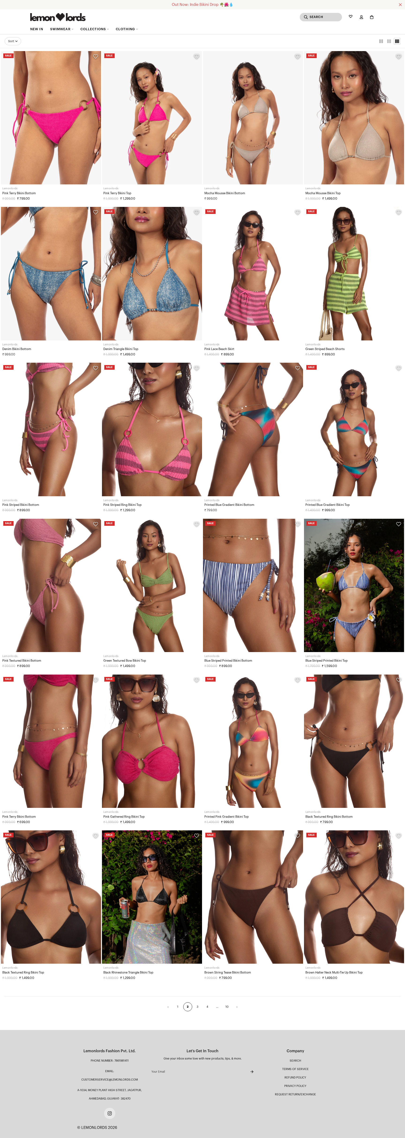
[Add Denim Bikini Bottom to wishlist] (95, 212)
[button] (371, 17)
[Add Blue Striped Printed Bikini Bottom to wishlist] (297, 524)
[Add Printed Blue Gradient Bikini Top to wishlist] (398, 368)
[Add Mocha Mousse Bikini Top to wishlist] (398, 56)
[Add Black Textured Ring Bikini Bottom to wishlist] (398, 679)
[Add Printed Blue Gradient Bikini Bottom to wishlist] (297, 368)
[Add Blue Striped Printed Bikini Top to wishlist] (398, 524)
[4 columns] (397, 41)
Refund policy (295, 1077)
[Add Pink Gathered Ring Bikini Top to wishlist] (196, 679)
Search (295, 1060)
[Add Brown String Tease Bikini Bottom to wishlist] (297, 835)
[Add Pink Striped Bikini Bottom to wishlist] (95, 368)
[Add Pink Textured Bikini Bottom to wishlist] (95, 524)
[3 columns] (389, 41)
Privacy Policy (295, 1086)
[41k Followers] (109, 1113)
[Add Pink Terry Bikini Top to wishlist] (196, 56)
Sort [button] (11, 41)
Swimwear (60, 29)
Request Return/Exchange (295, 1094)
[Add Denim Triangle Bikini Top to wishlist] (196, 212)
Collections (93, 29)
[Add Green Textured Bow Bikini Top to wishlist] (196, 524)
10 (227, 1006)
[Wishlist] (350, 17)
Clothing (125, 29)
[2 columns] (381, 41)
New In (36, 29)
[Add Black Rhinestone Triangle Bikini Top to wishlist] (196, 835)
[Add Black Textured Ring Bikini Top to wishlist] (95, 835)
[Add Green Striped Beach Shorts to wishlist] (398, 212)
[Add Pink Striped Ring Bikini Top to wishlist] (196, 368)
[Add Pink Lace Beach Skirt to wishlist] (297, 212)
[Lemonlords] (58, 17)
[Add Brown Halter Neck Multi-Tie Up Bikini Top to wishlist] (398, 835)
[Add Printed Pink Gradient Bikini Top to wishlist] (297, 679)
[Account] (361, 17)
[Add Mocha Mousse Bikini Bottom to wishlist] (297, 56)
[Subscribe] (248, 1071)
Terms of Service (295, 1069)
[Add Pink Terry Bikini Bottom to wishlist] (95, 56)
